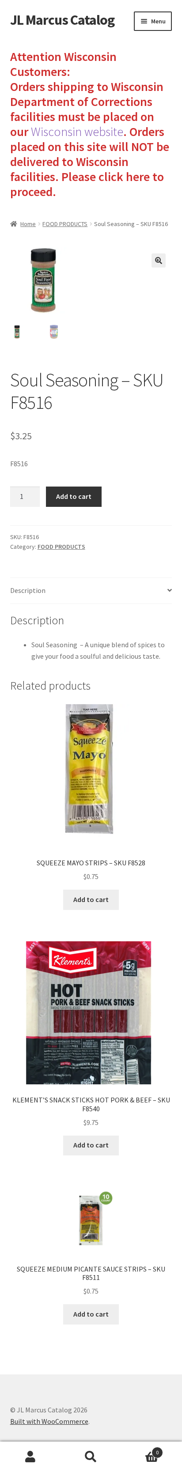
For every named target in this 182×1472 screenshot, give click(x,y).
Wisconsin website (77, 132)
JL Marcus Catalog (62, 20)
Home (28, 224)
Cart (140, 1449)
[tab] (91, 591)
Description (28, 590)
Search (91, 1457)
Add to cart (73, 496)
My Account (30, 1457)
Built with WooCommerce (49, 1421)
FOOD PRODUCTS (64, 224)
